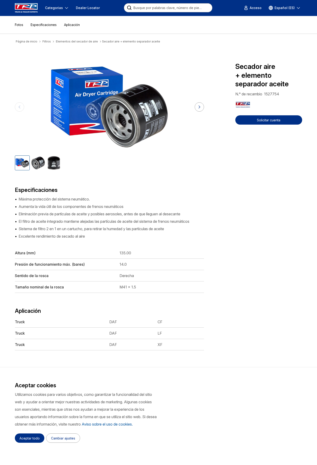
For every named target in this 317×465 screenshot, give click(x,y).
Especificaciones (44, 25)
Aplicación (72, 25)
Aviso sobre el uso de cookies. (107, 424)
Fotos (19, 25)
